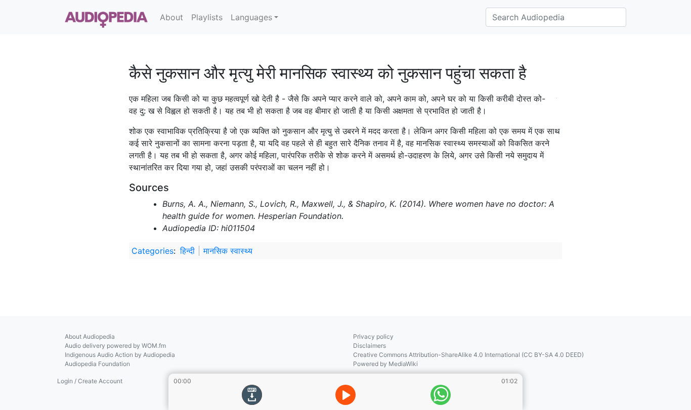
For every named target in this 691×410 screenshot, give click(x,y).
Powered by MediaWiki (385, 364)
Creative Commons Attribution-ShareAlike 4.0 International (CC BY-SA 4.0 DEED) (468, 354)
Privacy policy (373, 336)
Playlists (207, 17)
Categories (153, 251)
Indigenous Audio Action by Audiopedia (120, 354)
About (171, 17)
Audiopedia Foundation (97, 364)
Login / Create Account (89, 381)
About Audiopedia (90, 336)
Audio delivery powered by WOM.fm (115, 345)
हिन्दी (187, 251)
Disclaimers (369, 345)
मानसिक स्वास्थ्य (227, 251)
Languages (251, 17)
